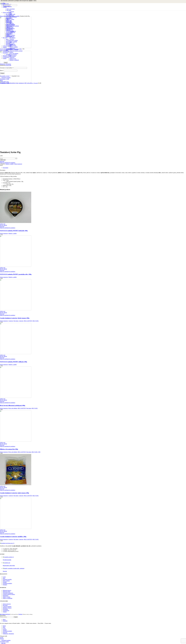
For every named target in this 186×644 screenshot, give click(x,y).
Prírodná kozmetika (7, 559)
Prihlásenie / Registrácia (8, 633)
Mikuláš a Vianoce (7, 607)
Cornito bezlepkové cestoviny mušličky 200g (13, 536)
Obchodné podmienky (8, 593)
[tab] (94, 167)
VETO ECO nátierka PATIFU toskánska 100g (11, 49)
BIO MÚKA (9, 14)
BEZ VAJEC (36, 320)
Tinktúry (5, 611)
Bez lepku (9, 10)
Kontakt (5, 582)
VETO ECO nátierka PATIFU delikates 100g (13, 361)
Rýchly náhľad (3, 225)
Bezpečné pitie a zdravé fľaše (9, 565)
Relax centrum (6, 580)
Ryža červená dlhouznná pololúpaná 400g (12, 405)
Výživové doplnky (7, 606)
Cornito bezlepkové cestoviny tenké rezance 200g (14, 493)
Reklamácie (5, 595)
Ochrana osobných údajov (9, 594)
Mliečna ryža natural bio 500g (9, 449)
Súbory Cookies (6, 597)
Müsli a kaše (12, 14)
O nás (4, 576)
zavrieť (1, 637)
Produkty (5, 584)
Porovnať (5, 632)
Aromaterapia (6, 610)
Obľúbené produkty (7, 583)
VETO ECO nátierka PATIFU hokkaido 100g (14, 230)
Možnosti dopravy (7, 590)
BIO (39, 452)
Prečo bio (5, 571)
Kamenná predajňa (7, 579)
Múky (10, 13)
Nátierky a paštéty (15, 16)
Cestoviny (11, 11)
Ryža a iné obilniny (12, 408)
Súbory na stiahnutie (7, 598)
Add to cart (3, 159)
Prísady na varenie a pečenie (15, 50)
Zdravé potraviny (7, 16)
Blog (4, 578)
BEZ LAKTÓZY (11, 9)
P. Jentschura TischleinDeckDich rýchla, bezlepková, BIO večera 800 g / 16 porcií (19, 83)
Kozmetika (5, 609)
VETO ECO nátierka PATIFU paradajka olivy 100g (15, 274)
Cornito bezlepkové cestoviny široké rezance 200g (14, 318)
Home (1, 16)
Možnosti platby (6, 591)
